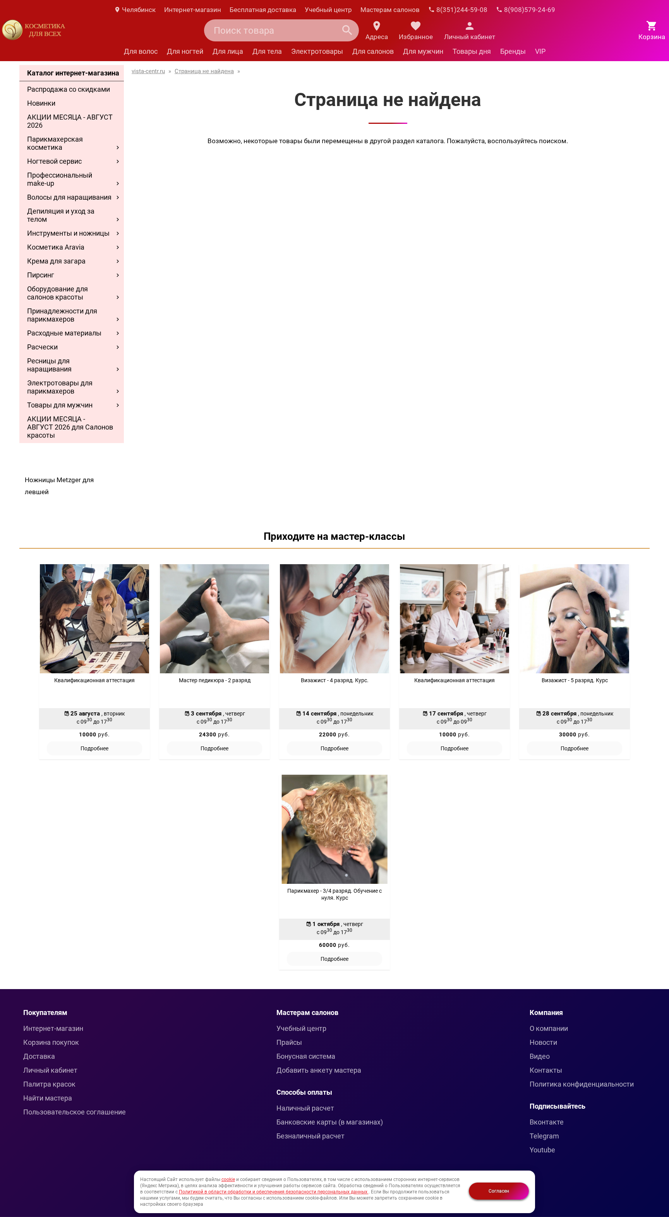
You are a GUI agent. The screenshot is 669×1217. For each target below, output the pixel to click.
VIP (540, 51)
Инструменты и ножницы (68, 233)
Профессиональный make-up (59, 179)
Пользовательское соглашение (74, 1112)
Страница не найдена (204, 71)
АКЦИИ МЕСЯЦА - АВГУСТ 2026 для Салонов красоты (70, 427)
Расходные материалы (64, 333)
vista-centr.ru (148, 71)
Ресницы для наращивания (49, 365)
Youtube (542, 1150)
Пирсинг (40, 275)
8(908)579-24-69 (529, 10)
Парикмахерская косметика (55, 143)
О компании (549, 1028)
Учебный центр (328, 10)
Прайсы (289, 1042)
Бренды (513, 51)
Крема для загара (56, 261)
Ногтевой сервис (54, 161)
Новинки (41, 103)
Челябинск (138, 10)
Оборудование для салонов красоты (57, 293)
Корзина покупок (51, 1042)
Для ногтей (185, 51)
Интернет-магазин (192, 10)
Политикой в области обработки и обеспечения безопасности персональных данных (274, 1192)
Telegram (544, 1136)
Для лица (228, 51)
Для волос (141, 51)
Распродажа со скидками (68, 89)
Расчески (42, 347)
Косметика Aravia (55, 247)
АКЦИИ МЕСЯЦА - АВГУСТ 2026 (70, 121)
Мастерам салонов (390, 10)
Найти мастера (47, 1098)
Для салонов (373, 51)
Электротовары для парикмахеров (60, 387)
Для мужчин (423, 51)
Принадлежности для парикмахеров (62, 315)
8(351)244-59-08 (461, 10)
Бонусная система (305, 1056)
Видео (540, 1056)
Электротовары (317, 51)
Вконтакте (547, 1122)
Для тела (267, 51)
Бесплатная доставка (263, 10)
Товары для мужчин (60, 405)
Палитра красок (49, 1084)
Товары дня (472, 51)
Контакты (546, 1070)
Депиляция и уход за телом (60, 215)
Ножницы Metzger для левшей (59, 486)
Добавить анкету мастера (318, 1070)
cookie (228, 1179)
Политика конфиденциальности (582, 1084)
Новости (543, 1042)
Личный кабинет (50, 1070)
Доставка (39, 1056)
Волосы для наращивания (69, 197)
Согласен (499, 1191)
